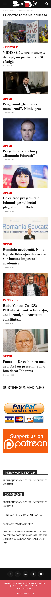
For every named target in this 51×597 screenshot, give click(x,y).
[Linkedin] (25, 574)
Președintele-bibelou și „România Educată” (20, 153)
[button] (4, 4)
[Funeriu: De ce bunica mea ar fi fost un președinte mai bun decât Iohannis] (25, 340)
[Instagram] (18, 574)
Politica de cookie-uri (25, 588)
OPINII (7, 99)
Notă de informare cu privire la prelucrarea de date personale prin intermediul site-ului (24, 584)
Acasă (5, 10)
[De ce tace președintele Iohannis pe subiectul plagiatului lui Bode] (25, 176)
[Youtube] (41, 574)
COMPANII (13, 494)
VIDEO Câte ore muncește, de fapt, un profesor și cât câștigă (24, 57)
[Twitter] (33, 574)
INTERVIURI (11, 300)
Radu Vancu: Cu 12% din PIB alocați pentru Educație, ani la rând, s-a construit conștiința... (25, 312)
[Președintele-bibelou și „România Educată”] (25, 129)
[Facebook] (10, 574)
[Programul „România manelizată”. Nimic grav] (25, 83)
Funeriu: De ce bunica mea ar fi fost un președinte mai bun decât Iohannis (24, 366)
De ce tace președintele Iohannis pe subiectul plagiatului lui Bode (21, 202)
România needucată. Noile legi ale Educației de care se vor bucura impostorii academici (24, 256)
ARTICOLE (10, 47)
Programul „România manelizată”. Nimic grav (22, 106)
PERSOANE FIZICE (20, 472)
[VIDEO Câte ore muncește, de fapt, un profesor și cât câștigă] (25, 31)
